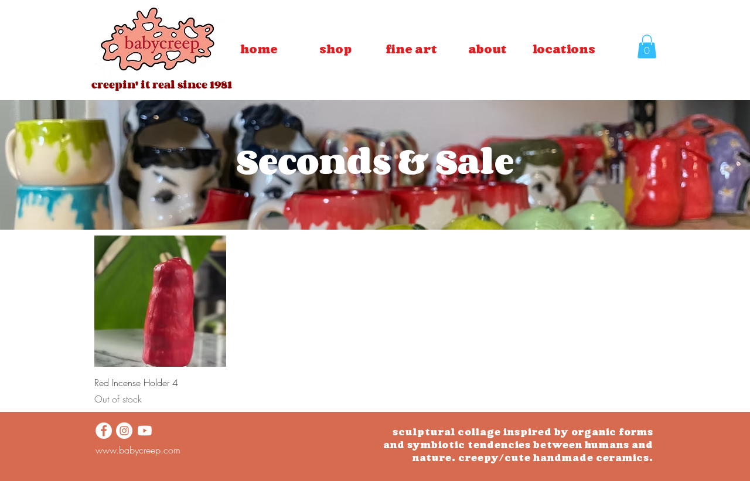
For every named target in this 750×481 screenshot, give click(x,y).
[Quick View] (160, 301)
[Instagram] (124, 430)
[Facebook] (104, 430)
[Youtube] (145, 430)
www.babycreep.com (138, 450)
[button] (411, 49)
